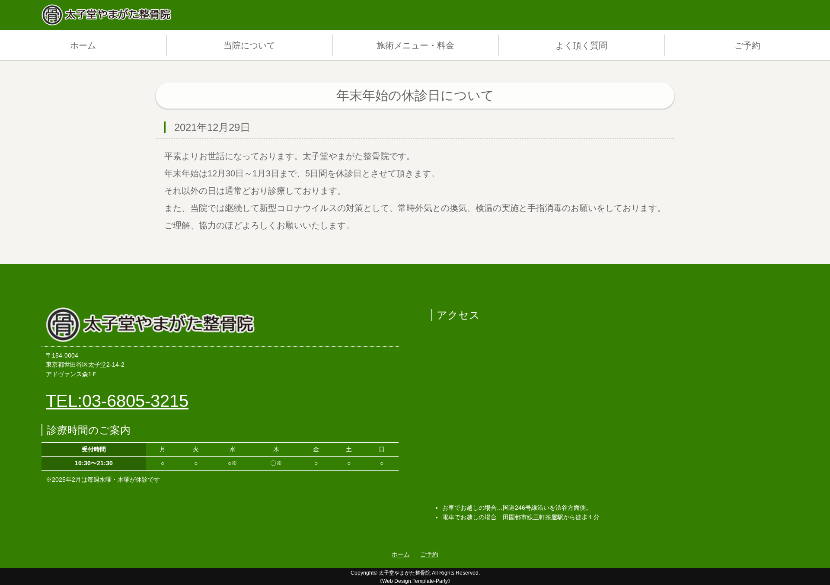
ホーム (83, 45)
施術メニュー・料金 (415, 45)
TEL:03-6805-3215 (117, 400)
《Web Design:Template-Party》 (415, 581)
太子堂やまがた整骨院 (405, 573)
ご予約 (747, 45)
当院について (249, 45)
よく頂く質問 (581, 45)
